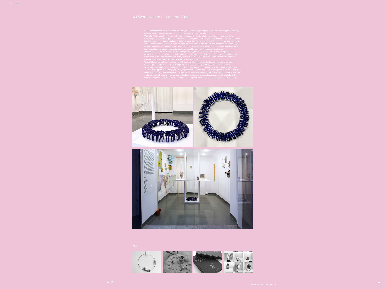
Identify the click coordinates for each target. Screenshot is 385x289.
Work (10, 3)
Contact (18, 3)
